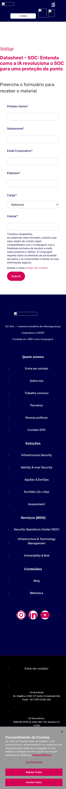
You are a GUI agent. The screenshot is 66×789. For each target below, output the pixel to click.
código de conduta (36, 267)
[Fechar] (62, 731)
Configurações (34, 762)
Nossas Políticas (42, 755)
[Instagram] (21, 615)
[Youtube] (45, 615)
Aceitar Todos (34, 782)
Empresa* (13, 173)
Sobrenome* (15, 128)
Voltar (7, 49)
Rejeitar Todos (34, 772)
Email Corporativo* (20, 151)
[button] (52, 5)
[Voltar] (4, 36)
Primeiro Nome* (17, 106)
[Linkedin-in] (33, 615)
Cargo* (12, 195)
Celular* (12, 216)
